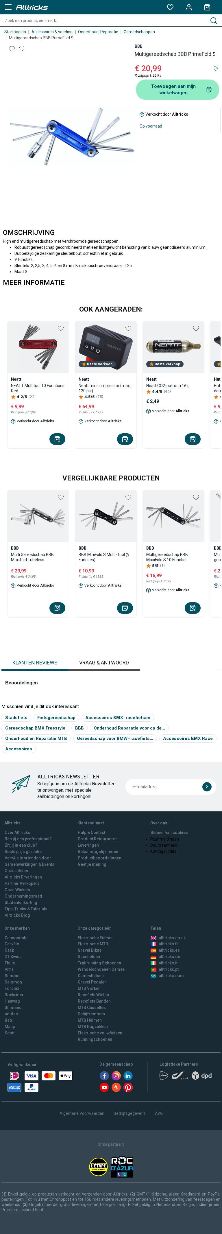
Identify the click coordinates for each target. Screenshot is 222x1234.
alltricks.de (169, 956)
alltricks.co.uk (172, 937)
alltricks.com (171, 975)
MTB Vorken (89, 988)
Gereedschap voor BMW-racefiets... (115, 738)
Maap (10, 1026)
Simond (12, 975)
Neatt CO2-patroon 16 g (168, 385)
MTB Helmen (90, 1020)
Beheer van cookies (169, 832)
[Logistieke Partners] (187, 1077)
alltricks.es (169, 950)
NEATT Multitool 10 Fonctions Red (37, 388)
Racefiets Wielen (93, 994)
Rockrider (14, 994)
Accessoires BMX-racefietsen (117, 717)
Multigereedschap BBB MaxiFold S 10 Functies (167, 557)
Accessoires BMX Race (188, 738)
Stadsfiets (16, 717)
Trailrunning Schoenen (99, 963)
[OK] (207, 786)
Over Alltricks (17, 832)
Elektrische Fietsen (96, 937)
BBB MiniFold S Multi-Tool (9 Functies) (104, 557)
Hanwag (12, 1001)
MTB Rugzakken (93, 1026)
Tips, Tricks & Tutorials (26, 909)
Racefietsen (89, 956)
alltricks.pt (169, 969)
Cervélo (12, 944)
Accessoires (18, 748)
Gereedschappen (139, 32)
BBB (139, 46)
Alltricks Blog (17, 915)
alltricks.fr (168, 944)
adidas (11, 1014)
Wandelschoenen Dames (101, 969)
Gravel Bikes (89, 950)
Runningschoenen (95, 1039)
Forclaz (12, 988)
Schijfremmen (91, 1014)
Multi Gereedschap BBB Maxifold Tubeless (32, 557)
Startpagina (15, 32)
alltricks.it (168, 963)
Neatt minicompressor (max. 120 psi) (105, 388)
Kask (9, 950)
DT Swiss (13, 956)
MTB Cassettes (92, 1007)
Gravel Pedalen (92, 982)
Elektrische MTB (93, 944)
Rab (8, 1020)
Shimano (13, 1007)
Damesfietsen (91, 975)
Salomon (13, 982)
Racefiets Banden (94, 1001)
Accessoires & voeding (52, 32)
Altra (9, 969)
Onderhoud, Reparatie (98, 32)
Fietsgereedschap (56, 717)
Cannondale (16, 937)
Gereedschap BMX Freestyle (35, 727)
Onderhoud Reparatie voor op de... (129, 727)
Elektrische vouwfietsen (100, 1033)
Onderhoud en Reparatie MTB (36, 738)
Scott (9, 1033)
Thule (10, 963)
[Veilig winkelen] (40, 1081)
